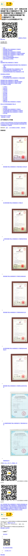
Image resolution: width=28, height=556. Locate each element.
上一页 (7, 463)
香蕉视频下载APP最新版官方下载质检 (12, 101)
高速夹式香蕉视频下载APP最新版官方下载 (13, 69)
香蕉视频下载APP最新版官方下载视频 (12, 52)
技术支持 (5, 534)
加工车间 (5, 96)
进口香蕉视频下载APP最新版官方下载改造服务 (14, 77)
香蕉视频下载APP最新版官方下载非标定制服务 (14, 53)
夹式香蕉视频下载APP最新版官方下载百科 (13, 110)
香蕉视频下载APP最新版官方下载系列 (12, 49)
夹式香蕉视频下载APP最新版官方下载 (12, 70)
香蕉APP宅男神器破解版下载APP (10, 57)
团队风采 (5, 94)
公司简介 (5, 86)
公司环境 (5, 90)
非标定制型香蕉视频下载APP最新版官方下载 (13, 71)
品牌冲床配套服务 (7, 76)
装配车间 (5, 100)
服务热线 (3, 117)
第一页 (4, 463)
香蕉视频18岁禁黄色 (8, 50)
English (3, 39)
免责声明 (7, 528)
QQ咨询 (7, 117)
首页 (4, 47)
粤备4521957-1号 (11, 522)
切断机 (4, 67)
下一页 (11, 463)
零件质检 (5, 99)
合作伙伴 (5, 92)
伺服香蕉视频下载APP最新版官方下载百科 (13, 112)
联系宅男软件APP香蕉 (8, 58)
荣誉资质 (5, 89)
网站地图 (3, 528)
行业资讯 (5, 106)
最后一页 (15, 463)
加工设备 (5, 97)
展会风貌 (5, 93)
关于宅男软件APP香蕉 (8, 56)
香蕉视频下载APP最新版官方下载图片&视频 (13, 54)
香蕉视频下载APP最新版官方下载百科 (12, 109)
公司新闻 (5, 107)
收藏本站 (20, 38)
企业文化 (5, 88)
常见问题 (5, 113)
